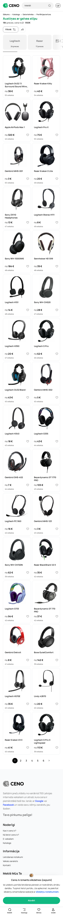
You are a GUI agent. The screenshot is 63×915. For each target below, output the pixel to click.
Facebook (8, 804)
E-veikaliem (8, 838)
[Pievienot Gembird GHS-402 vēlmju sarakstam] (27, 485)
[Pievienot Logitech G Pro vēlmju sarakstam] (56, 354)
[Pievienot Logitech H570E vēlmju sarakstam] (27, 704)
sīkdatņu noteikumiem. (47, 891)
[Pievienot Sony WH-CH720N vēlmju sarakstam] (27, 572)
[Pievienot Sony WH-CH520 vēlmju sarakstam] (56, 310)
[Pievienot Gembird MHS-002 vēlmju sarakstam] (56, 397)
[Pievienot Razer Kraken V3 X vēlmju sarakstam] (27, 748)
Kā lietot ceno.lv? (11, 834)
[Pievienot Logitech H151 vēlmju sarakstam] (27, 310)
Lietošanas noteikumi (13, 857)
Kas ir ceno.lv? (9, 830)
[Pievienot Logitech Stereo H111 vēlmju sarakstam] (56, 222)
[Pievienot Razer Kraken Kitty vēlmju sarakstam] (56, 91)
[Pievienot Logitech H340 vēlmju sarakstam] (27, 441)
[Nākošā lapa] (49, 760)
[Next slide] (59, 42)
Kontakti (7, 865)
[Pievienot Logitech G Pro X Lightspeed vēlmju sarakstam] (56, 748)
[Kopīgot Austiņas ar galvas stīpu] (22, 29)
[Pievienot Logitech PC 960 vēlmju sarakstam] (27, 529)
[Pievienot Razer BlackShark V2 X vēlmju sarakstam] (56, 572)
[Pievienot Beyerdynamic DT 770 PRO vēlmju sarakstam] (56, 616)
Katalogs (7, 843)
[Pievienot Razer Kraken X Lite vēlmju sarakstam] (56, 179)
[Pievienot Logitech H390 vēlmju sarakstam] (27, 354)
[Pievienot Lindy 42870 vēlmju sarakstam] (56, 704)
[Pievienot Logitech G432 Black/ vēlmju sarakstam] (27, 397)
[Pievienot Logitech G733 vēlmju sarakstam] (27, 616)
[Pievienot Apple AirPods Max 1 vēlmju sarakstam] (27, 135)
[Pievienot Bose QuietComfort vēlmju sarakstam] (56, 660)
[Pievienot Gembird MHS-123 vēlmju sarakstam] (56, 529)
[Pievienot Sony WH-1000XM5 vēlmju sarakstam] (27, 266)
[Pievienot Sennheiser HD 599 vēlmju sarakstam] (56, 266)
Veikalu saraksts (10, 861)
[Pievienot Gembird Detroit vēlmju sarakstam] (27, 660)
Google (39, 801)
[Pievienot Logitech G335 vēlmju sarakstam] (56, 441)
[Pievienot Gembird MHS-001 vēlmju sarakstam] (27, 179)
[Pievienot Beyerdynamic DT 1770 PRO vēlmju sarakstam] (56, 485)
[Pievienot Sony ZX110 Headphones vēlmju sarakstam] (27, 222)
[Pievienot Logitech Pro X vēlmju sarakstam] (56, 135)
